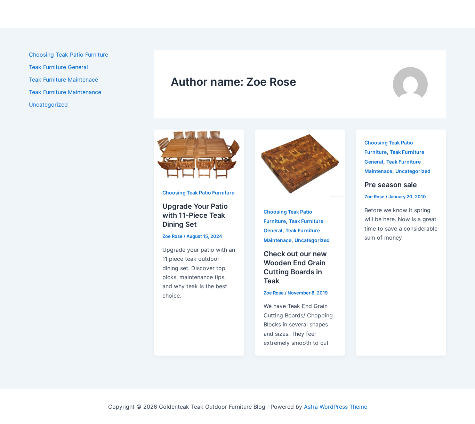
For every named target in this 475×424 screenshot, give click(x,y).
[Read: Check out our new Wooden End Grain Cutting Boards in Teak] (300, 163)
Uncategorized (48, 104)
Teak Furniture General (58, 67)
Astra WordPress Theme (335, 406)
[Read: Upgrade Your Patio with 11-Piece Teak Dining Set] (199, 153)
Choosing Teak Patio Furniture (68, 54)
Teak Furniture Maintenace (63, 79)
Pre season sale (390, 185)
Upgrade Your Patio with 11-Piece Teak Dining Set (195, 215)
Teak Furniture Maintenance (65, 92)
